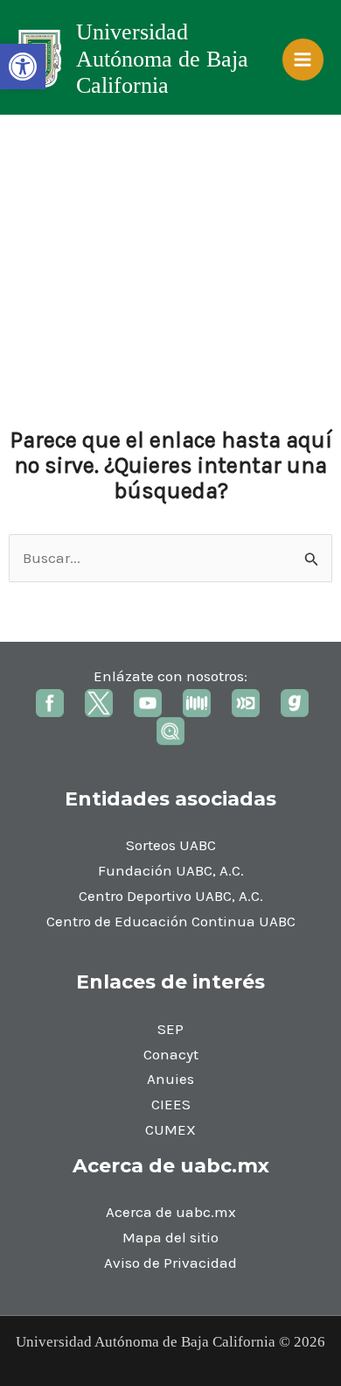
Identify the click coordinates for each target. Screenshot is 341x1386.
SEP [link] (170, 1029)
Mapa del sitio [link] (170, 1237)
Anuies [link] (170, 1078)
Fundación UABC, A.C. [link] (171, 870)
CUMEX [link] (170, 1129)
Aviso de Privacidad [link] (170, 1262)
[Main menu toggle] (303, 60)
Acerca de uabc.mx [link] (171, 1212)
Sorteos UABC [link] (171, 845)
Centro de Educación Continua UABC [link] (171, 921)
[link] (22, 66)
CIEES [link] (171, 1104)
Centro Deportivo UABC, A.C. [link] (171, 895)
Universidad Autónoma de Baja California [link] (162, 58)
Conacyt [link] (170, 1054)
